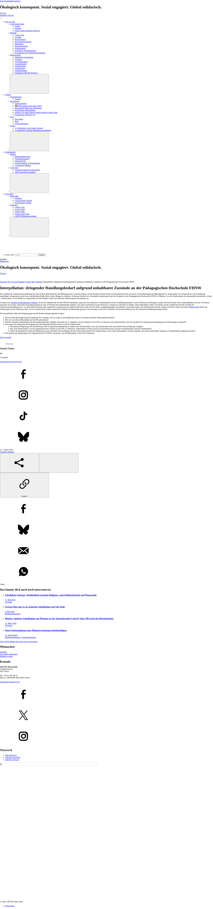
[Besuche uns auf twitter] (106, 715)
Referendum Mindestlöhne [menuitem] (25, 110)
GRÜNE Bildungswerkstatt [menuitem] (25, 216)
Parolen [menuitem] (18, 99)
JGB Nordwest (11, 755)
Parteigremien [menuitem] (15, 55)
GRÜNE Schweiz (12, 760)
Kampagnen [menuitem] (14, 101)
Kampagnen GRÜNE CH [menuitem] (25, 115)
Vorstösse (38, 282)
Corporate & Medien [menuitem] (23, 165)
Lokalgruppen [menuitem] (20, 66)
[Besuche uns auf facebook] (106, 694)
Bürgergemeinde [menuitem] (21, 46)
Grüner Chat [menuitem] (20, 207)
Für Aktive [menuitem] (9, 194)
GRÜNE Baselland (12, 757)
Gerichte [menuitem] (18, 37)
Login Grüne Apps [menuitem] (22, 214)
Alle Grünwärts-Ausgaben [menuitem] (25, 172)
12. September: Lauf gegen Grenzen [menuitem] (29, 128)
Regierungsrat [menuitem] (20, 39)
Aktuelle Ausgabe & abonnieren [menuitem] (27, 170)
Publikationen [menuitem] (10, 152)
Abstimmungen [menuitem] (16, 97)
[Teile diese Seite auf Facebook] (106, 508)
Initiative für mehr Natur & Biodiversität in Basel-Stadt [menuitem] (36, 112)
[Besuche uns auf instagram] (106, 736)
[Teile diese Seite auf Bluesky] (106, 529)
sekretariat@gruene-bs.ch (10, 682)
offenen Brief (194, 307)
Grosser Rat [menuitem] (19, 35)
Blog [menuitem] (17, 121)
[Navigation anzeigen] (1, 18)
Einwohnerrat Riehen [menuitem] (23, 42)
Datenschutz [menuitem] (10, 906)
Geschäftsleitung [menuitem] (21, 62)
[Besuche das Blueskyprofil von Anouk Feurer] (106, 437)
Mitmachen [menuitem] (14, 196)
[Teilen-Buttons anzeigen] (19, 463)
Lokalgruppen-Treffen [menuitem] (23, 201)
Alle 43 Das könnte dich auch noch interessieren (19, 642)
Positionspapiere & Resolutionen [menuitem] (27, 163)
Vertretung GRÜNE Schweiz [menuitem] (26, 73)
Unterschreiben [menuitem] (21, 103)
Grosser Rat (30, 282)
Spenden (3, 259)
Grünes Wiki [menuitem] (20, 212)
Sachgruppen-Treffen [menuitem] (23, 203)
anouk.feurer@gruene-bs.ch (11, 362)
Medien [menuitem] (13, 154)
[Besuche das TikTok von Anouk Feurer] (106, 416)
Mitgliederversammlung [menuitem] (24, 57)
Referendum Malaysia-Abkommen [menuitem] (28, 108)
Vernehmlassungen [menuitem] (22, 159)
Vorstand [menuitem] (18, 59)
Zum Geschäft (5, 337)
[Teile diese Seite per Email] (106, 550)
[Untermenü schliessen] (29, 84)
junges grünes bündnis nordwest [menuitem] (27, 31)
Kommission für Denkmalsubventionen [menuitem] (30, 53)
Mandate (21, 282)
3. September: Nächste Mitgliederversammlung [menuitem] (33, 130)
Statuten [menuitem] (18, 28)
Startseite (3, 282)
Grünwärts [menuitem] (14, 168)
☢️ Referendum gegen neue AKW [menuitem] (28, 106)
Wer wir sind (13, 282)
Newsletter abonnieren (9, 654)
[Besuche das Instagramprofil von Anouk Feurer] (106, 395)
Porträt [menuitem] (17, 26)
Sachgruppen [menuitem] (20, 68)
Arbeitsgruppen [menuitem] (21, 71)
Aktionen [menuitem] (18, 198)
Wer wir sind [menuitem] (10, 22)
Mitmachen (4, 261)
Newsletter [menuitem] (19, 119)
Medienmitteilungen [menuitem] (22, 157)
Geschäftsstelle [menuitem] (20, 64)
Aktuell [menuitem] (8, 95)
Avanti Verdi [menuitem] (20, 209)
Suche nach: (9, 255)
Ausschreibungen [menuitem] (21, 124)
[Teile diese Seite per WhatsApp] (106, 571)
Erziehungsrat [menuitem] (20, 48)
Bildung (11, 452)
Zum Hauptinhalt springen (10, 1)
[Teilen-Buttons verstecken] (58, 463)
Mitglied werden (6, 656)
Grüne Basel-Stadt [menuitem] (17, 24)
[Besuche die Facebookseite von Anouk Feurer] (106, 374)
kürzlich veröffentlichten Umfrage (24, 303)
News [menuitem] (12, 117)
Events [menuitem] (12, 126)
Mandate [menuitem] (13, 33)
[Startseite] (3, 13)
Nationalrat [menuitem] (19, 44)
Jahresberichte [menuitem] (20, 161)
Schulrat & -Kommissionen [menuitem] (25, 51)
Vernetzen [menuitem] (14, 205)
